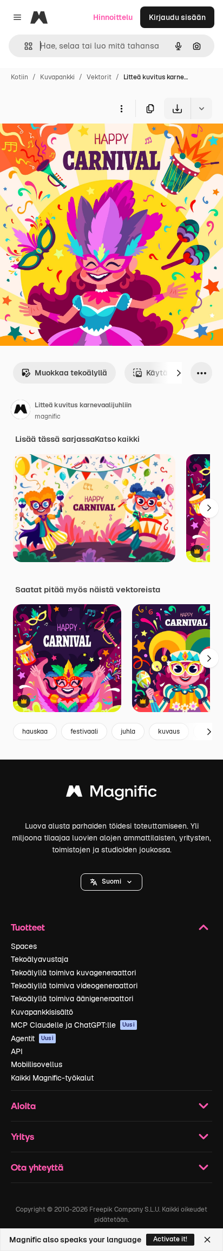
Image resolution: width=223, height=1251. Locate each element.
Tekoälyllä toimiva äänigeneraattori (72, 998)
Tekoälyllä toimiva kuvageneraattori (73, 972)
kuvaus (169, 731)
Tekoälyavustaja (39, 959)
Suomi (111, 881)
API (17, 1051)
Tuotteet (28, 927)
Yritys (22, 1136)
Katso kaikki (117, 439)
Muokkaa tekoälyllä (71, 373)
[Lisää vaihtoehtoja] (121, 108)
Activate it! (170, 1239)
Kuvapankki (57, 77)
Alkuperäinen (79, 144)
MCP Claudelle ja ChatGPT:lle (73, 1025)
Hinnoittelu (113, 17)
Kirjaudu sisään (177, 17)
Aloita (23, 1105)
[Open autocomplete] (24, 46)
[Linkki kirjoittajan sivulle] (20, 411)
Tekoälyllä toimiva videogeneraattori (74, 985)
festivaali (84, 731)
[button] (111, 882)
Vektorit (99, 77)
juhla (128, 731)
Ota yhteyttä (37, 1167)
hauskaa (35, 731)
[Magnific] (111, 793)
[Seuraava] (178, 373)
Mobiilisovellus (36, 1064)
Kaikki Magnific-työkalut (52, 1078)
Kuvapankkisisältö (42, 1012)
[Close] (207, 1239)
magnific (48, 416)
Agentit (32, 1038)
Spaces (24, 946)
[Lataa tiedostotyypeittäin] (201, 108)
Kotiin (19, 77)
